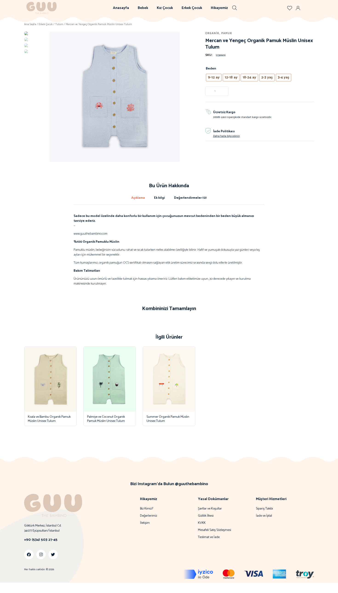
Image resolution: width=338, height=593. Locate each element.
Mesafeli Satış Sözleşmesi (214, 530)
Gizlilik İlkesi (206, 516)
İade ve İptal (264, 516)
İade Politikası (224, 131)
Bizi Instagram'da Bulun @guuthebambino (169, 484)
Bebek (143, 8)
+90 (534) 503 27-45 (40, 540)
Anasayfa (121, 8)
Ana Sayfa (30, 24)
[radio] (213, 77)
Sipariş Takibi (264, 509)
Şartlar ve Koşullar (210, 509)
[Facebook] (29, 554)
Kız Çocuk (165, 8)
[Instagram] (41, 554)
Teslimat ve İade (209, 537)
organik (212, 33)
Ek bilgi (159, 198)
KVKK (202, 523)
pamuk (226, 33)
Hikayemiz (219, 8)
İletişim (145, 523)
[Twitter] (53, 554)
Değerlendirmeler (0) (190, 198)
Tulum (59, 24)
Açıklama (138, 198)
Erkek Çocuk (192, 8)
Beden (211, 68)
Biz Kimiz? (146, 509)
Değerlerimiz (148, 516)
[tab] (138, 198)
